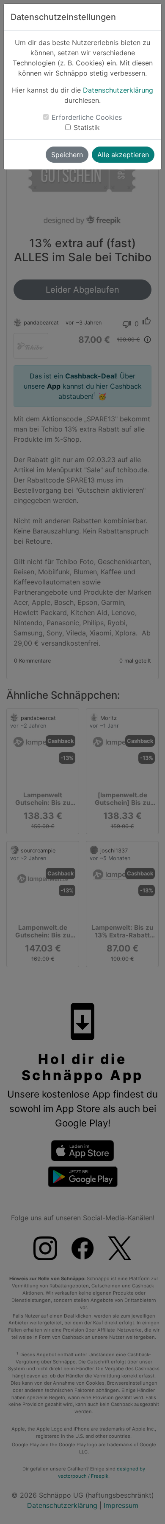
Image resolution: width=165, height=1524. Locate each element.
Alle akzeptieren (123, 154)
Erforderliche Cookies (87, 117)
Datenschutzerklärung (118, 90)
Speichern (67, 154)
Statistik (87, 127)
